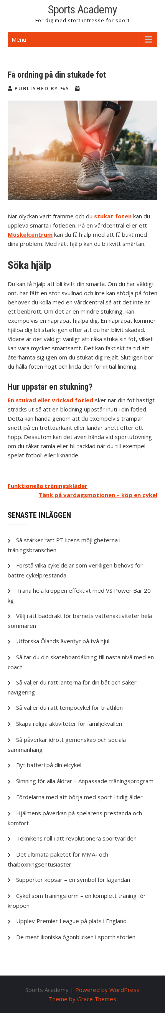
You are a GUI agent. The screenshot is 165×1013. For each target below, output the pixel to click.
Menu (19, 39)
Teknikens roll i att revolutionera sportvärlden (76, 838)
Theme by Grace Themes (82, 999)
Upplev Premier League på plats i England (71, 921)
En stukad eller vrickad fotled (50, 400)
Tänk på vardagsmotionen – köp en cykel (98, 495)
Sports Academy (82, 9)
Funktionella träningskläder (47, 485)
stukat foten (113, 216)
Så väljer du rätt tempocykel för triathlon (69, 707)
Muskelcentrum (30, 234)
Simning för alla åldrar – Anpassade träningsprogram (84, 781)
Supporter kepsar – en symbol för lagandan (73, 879)
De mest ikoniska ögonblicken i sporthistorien (75, 937)
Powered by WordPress (107, 989)
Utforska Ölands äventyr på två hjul (62, 641)
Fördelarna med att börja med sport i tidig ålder (79, 797)
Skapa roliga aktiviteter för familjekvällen (69, 723)
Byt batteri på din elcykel (48, 765)
